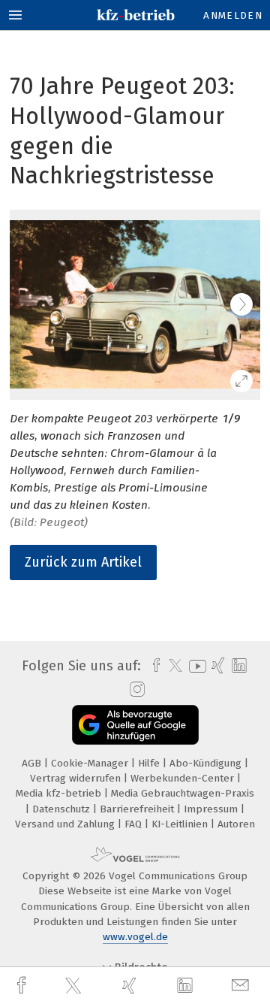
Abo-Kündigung (207, 763)
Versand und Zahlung (66, 824)
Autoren (236, 824)
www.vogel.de (135, 936)
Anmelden (232, 15)
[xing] (131, 985)
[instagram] (135, 690)
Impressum (212, 809)
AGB (33, 763)
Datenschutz (62, 809)
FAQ (134, 824)
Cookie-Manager (91, 763)
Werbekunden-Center (183, 778)
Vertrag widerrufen (77, 778)
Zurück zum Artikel (83, 562)
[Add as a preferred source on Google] (135, 725)
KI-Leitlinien (181, 824)
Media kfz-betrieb (60, 793)
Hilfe (150, 763)
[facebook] (23, 985)
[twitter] (75, 985)
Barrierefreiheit (138, 809)
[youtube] (195, 666)
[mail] (242, 985)
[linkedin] (187, 986)
